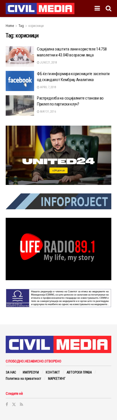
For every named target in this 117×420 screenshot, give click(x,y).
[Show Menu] (97, 8)
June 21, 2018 (48, 62)
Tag (21, 26)
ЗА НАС (11, 372)
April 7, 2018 (47, 87)
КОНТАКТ (53, 372)
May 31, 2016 (47, 111)
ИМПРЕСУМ (31, 372)
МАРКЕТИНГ (57, 379)
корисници (36, 26)
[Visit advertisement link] (58, 155)
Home (10, 26)
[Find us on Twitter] (14, 404)
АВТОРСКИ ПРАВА (79, 372)
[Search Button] (108, 8)
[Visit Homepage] (40, 8)
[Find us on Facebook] (7, 404)
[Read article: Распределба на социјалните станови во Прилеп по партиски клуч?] (20, 105)
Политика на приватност (23, 379)
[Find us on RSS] (21, 404)
